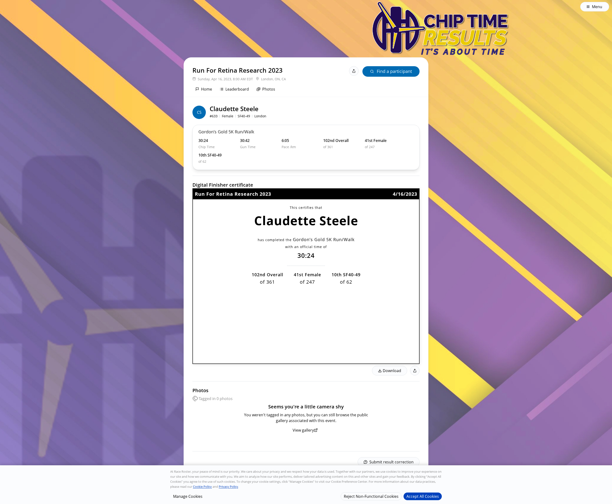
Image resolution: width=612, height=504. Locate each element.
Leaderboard (237, 89)
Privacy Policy (228, 486)
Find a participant (394, 71)
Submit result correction (391, 462)
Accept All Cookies (422, 496)
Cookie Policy (202, 486)
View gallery (303, 430)
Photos (268, 89)
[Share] (354, 71)
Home (206, 89)
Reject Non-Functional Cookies (371, 496)
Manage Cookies (187, 496)
